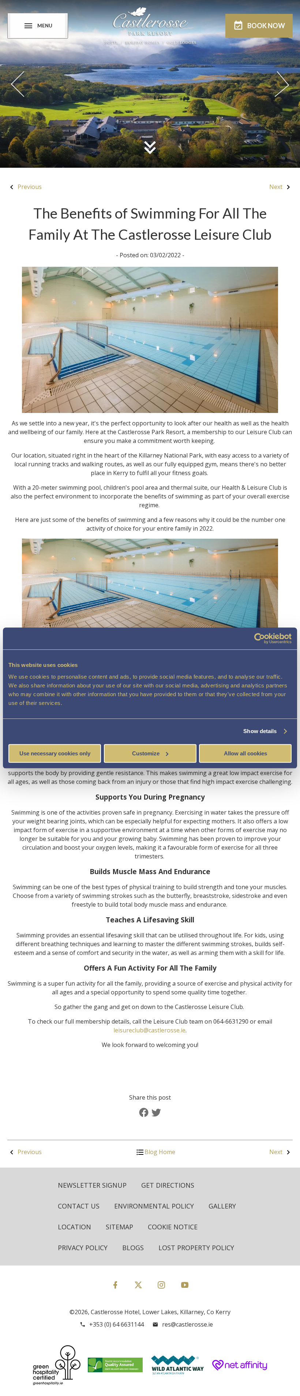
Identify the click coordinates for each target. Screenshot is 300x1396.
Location (74, 1226)
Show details (260, 731)
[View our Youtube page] (184, 1285)
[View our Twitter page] (138, 1288)
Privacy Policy (83, 1247)
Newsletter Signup (92, 1185)
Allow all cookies (245, 753)
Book (266, 26)
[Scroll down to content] (150, 147)
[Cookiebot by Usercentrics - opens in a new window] (260, 638)
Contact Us (79, 1206)
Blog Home (160, 1152)
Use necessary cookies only (54, 753)
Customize (146, 753)
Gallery (222, 1206)
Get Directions (167, 1185)
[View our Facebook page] (115, 1285)
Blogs (133, 1247)
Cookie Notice (173, 1226)
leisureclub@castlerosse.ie (149, 1030)
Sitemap (119, 1226)
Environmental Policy (154, 1206)
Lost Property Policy (196, 1247)
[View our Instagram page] (161, 1285)
